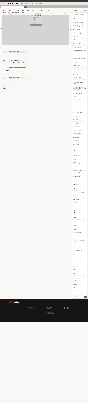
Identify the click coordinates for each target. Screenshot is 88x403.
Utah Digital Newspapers (49, 308)
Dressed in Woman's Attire (76, 129)
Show (9, 88)
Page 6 (75, 54)
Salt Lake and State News (76, 62)
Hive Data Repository (49, 314)
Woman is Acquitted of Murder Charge (78, 84)
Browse (5, 0)
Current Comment (75, 235)
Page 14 (75, 221)
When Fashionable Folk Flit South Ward (78, 250)
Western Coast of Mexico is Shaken (77, 123)
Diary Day (74, 210)
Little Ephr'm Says (75, 229)
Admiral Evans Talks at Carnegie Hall (77, 74)
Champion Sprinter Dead (76, 144)
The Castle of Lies (75, 225)
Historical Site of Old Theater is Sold (77, 51)
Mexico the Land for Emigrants (77, 245)
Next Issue (84, 10)
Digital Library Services (31, 307)
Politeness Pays (75, 288)
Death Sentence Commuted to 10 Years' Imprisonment (78, 80)
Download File (5, 12)
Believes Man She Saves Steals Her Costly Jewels (79, 90)
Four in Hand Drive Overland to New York (78, 112)
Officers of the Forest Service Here (77, 21)
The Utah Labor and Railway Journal (77, 232)
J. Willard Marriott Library (12, 305)
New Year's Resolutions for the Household (78, 192)
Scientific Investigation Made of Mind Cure (78, 73)
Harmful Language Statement (15, 0)
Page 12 (75, 186)
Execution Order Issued (76, 134)
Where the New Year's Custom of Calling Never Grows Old (79, 241)
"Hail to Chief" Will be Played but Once (78, 47)
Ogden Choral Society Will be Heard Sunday (78, 32)
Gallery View (18, 12)
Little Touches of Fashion (76, 253)
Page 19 (75, 271)
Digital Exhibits (48, 309)
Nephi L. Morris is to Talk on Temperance (78, 22)
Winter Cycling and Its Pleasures (77, 203)
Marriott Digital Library (49, 307)
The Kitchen (74, 290)
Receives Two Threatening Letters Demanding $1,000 (79, 70)
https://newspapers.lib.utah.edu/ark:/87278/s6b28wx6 (17, 67)
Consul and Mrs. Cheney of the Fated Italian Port (79, 66)
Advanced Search (30, 6)
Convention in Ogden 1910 (76, 137)
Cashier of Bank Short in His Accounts (77, 43)
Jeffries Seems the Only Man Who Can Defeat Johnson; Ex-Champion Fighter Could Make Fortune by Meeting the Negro (79, 172)
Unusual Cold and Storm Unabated (77, 77)
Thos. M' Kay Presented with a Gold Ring (78, 25)
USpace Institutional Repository (50, 313)
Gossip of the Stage (75, 179)
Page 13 (75, 212)
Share (9, 12)
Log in (87, 0)
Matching (74, 277)
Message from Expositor (76, 120)
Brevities (74, 19)
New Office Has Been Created (76, 155)
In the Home (74, 287)
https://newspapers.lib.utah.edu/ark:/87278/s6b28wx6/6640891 (19, 90)
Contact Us (8, 0)
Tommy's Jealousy (75, 265)
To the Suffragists (75, 228)
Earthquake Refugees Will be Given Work (78, 39)
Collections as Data (48, 311)
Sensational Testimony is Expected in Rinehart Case (79, 50)
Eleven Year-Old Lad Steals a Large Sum (78, 101)
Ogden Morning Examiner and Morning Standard (31, 3)
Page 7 (75, 96)
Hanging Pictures (75, 283)
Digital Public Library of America (68, 309)
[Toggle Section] (73, 16)
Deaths (74, 148)
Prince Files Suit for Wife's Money (77, 59)
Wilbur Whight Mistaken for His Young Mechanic (79, 53)
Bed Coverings (75, 284)
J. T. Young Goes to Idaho (76, 36)
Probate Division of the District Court (77, 37)
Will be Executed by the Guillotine (77, 141)
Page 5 (75, 16)
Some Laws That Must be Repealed (77, 26)
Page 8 (75, 104)
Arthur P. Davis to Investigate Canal (77, 93)
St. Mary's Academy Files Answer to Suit (78, 163)
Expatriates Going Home (76, 140)
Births (73, 147)
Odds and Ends (75, 280)
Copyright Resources (30, 309)
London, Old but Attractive (76, 217)
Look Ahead (74, 205)
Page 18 (75, 261)
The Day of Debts (75, 189)
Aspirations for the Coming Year (77, 209)
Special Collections (30, 308)
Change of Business (75, 119)
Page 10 (75, 166)
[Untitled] (74, 18)
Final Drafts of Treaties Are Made (77, 133)
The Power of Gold (75, 218)
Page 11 (75, 180)
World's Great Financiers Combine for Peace (78, 220)
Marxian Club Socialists (76, 233)
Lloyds (73, 206)
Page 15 (75, 236)
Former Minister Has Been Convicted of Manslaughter (78, 83)
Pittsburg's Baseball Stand (76, 177)
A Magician (74, 266)
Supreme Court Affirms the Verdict (77, 71)
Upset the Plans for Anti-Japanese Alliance (78, 46)
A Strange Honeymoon (76, 184)
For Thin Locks (74, 198)
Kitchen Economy (75, 196)
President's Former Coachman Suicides (78, 156)
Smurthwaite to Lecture (76, 162)
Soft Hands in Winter (75, 191)
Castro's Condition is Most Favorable (77, 127)
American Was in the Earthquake (77, 86)
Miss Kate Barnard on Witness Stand (77, 113)
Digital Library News (49, 312)
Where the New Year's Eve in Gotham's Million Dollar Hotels (79, 243)
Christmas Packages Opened (76, 29)
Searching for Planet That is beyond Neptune (78, 14)
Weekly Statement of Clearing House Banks (78, 78)
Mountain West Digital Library (68, 308)
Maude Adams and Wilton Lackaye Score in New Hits (79, 170)
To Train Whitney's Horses (76, 176)
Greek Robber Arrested (76, 126)
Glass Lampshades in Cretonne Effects (78, 251)
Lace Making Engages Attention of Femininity (78, 274)
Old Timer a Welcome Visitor (76, 116)
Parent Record (23, 12)
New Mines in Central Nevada (76, 158)
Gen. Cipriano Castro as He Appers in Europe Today (79, 68)
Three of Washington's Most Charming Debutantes (79, 58)
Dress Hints (74, 195)
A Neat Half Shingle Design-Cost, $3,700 (78, 207)
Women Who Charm (75, 276)
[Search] (25, 7)
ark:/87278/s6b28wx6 (12, 64)
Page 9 (75, 150)
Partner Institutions (67, 307)
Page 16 (75, 246)
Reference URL (13, 12)
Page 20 (75, 291)
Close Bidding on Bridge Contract (77, 65)
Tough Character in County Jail (77, 33)
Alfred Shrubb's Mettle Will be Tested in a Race (79, 44)
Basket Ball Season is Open (76, 122)
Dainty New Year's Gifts (76, 199)
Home (2, 0)
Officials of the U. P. (75, 30)
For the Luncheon (75, 202)
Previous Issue (75, 10)
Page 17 (75, 257)
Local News (74, 94)
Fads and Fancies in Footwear (76, 254)
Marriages (74, 145)
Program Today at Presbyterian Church (78, 130)
